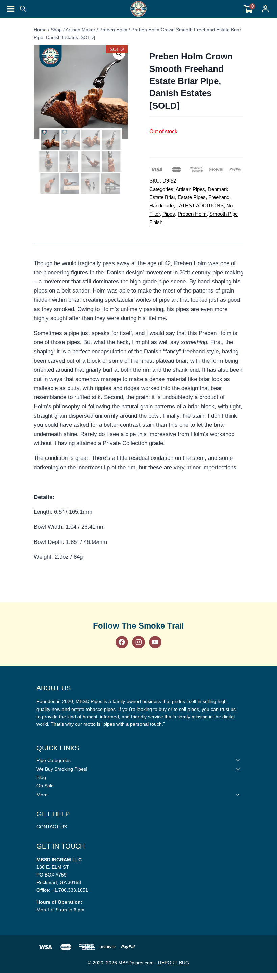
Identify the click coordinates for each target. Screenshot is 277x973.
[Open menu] (10, 9)
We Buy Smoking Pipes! (61, 769)
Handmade (161, 205)
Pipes (168, 214)
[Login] (265, 9)
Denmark (218, 189)
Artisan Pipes (190, 189)
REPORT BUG (173, 962)
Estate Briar (162, 197)
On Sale (45, 785)
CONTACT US (51, 826)
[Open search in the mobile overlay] (23, 9)
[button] (119, 54)
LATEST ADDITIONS (200, 205)
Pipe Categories (53, 760)
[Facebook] (122, 642)
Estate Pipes (192, 197)
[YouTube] (155, 642)
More (42, 794)
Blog (41, 777)
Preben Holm (192, 214)
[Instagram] (138, 642)
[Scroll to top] (268, 589)
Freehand (218, 197)
